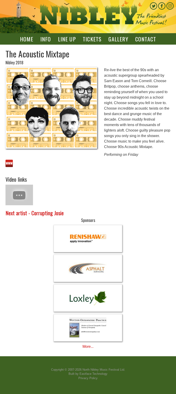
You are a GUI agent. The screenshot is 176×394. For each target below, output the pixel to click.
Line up (67, 39)
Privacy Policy (88, 378)
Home (26, 39)
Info (45, 39)
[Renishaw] (88, 238)
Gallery (118, 39)
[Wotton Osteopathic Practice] (88, 328)
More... (88, 346)
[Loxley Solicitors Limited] (88, 298)
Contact (145, 39)
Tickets (92, 39)
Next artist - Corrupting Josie (35, 213)
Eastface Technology (93, 373)
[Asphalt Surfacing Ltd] (88, 268)
